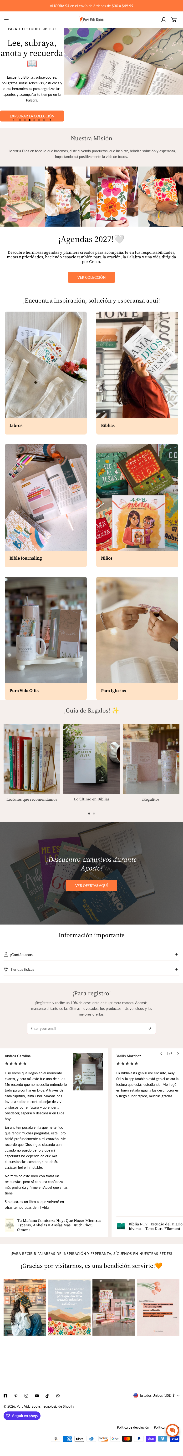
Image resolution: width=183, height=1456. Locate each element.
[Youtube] (37, 1395)
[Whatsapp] (58, 1395)
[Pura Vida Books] (91, 19)
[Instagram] (26, 1395)
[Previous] (13, 120)
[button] (174, 19)
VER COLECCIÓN (91, 277)
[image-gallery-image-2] (69, 1307)
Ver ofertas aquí (91, 885)
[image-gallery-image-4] (158, 1307)
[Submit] (149, 1028)
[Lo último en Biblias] (91, 759)
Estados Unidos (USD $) (157, 1395)
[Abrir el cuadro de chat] (172, 1430)
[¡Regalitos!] (151, 759)
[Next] (50, 120)
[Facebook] (5, 1395)
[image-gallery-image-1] (25, 1307)
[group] (123, 78)
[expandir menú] (6, 19)
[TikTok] (47, 1395)
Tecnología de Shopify (58, 1406)
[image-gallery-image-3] (113, 1307)
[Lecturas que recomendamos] (32, 759)
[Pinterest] (16, 1395)
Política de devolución (133, 1427)
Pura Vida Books (29, 1406)
